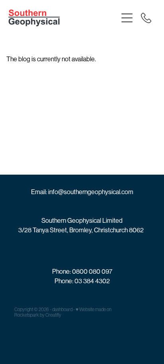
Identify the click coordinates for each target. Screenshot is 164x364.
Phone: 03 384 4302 (82, 281)
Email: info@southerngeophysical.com (82, 192)
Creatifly (53, 315)
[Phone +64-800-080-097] (146, 17)
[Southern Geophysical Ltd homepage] (63, 18)
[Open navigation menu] (127, 17)
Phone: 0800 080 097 (82, 271)
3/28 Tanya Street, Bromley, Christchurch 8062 (81, 230)
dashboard (62, 309)
